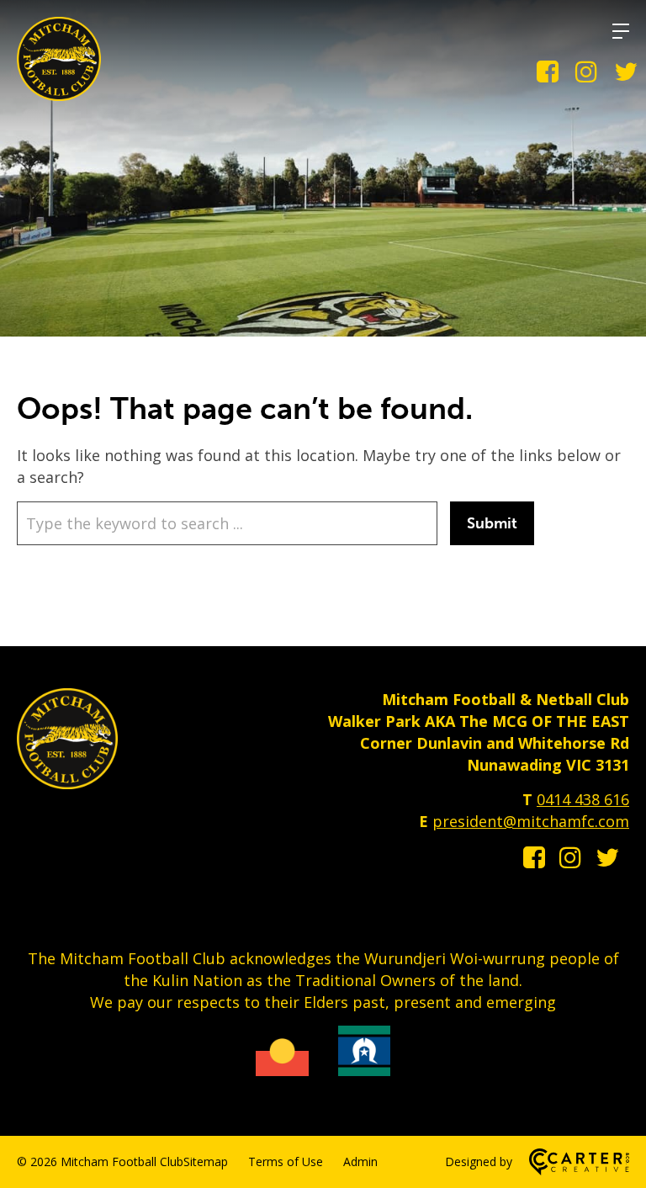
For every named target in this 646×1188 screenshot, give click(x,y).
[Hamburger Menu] (620, 31)
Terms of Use (285, 1161)
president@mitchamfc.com (530, 821)
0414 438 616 (583, 799)
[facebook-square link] (548, 71)
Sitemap (205, 1161)
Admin (360, 1161)
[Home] (67, 783)
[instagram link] (586, 71)
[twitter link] (626, 71)
